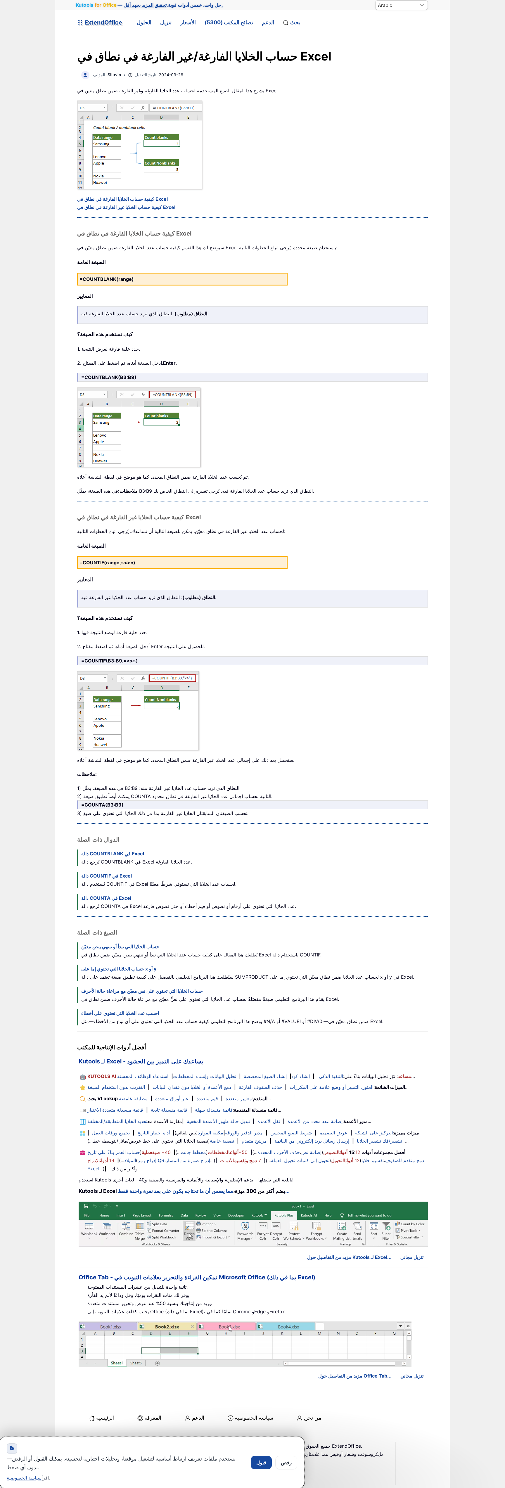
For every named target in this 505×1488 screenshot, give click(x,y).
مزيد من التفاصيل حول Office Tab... (355, 1376)
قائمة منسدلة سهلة (214, 1110)
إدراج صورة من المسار (188, 1160)
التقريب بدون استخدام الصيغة (116, 1087)
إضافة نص (311, 1152)
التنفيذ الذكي (331, 1076)
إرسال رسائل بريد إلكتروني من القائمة (311, 1141)
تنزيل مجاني (411, 1257)
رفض (286, 1462)
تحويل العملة (283, 1160)
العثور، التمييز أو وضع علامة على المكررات (331, 1087)
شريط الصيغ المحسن (291, 1133)
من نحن (312, 1418)
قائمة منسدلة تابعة (169, 1110)
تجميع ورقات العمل (111, 1133)
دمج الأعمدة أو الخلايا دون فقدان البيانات (192, 1087)
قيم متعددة (207, 1098)
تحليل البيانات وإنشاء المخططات (204, 1076)
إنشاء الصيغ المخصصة (265, 1076)
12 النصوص (341, 1152)
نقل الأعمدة (268, 1121)
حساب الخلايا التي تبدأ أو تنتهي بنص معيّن (120, 946)
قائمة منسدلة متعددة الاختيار (115, 1110)
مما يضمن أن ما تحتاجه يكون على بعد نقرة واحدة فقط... (204, 1191)
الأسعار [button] (188, 22)
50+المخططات (228, 1152)
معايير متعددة (239, 1098)
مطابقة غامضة (133, 1098)
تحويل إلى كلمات (313, 1160)
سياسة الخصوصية (254, 1418)
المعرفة (152, 1418)
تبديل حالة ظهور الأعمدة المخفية (218, 1121)
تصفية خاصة (222, 1141)
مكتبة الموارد (210, 1133)
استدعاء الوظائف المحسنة (142, 1076)
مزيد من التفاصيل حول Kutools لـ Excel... (349, 1257)
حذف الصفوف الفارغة (260, 1087)
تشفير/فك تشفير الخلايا (379, 1141)
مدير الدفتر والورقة (244, 1133)
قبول (261, 1462)
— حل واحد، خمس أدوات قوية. (149, 5)
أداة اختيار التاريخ (153, 1133)
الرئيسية (105, 1418)
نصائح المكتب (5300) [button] (229, 22)
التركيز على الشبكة (374, 1133)
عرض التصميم (333, 1133)
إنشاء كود (300, 1076)
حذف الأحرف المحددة (278, 1152)
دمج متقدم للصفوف (404, 1160)
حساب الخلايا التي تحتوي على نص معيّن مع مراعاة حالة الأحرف (142, 991)
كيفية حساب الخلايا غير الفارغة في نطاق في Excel (126, 207)
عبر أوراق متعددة (172, 1098)
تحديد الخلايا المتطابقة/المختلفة (117, 1121)
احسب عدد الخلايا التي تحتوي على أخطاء (120, 1013)
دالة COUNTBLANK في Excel (112, 854)
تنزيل (166, 22)
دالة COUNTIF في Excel (106, 876)
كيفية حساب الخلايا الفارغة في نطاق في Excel (122, 199)
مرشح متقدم (254, 1141)
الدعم (268, 22)
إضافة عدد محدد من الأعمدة (315, 1121)
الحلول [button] (144, 22)
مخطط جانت (193, 1152)
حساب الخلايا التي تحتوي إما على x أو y (118, 969)
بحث (295, 22)
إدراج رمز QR (151, 1160)
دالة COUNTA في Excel (106, 898)
